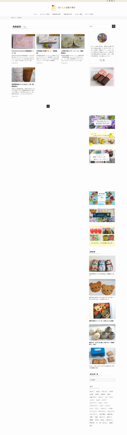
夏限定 (91, 420)
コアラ (101, 405)
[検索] (114, 1)
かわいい (101, 397)
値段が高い (110, 414)
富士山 (102, 420)
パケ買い (110, 408)
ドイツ (97, 408)
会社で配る (102, 414)
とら (106, 397)
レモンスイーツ (94, 414)
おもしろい (104, 391)
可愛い (91, 417)
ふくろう (92, 400)
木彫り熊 (92, 422)
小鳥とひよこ (109, 420)
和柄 (96, 417)
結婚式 (111, 422)
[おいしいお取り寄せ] (63, 7)
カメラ (105, 402)
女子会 (97, 420)
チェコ (91, 408)
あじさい (92, 391)
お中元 (111, 391)
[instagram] (110, 1)
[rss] (112, 1)
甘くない (105, 422)
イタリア (104, 400)
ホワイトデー (102, 411)
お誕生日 (103, 394)
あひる (98, 391)
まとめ (98, 400)
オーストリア (93, 402)
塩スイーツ (102, 417)
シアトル (107, 405)
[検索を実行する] (113, 26)
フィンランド (93, 411)
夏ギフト (109, 417)
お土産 (91, 394)
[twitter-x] (107, 1)
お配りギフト (93, 397)
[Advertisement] (102, 101)
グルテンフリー (94, 405)
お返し (109, 394)
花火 (91, 425)
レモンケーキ (110, 411)
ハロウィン (103, 408)
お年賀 (97, 394)
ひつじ (111, 397)
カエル (100, 402)
